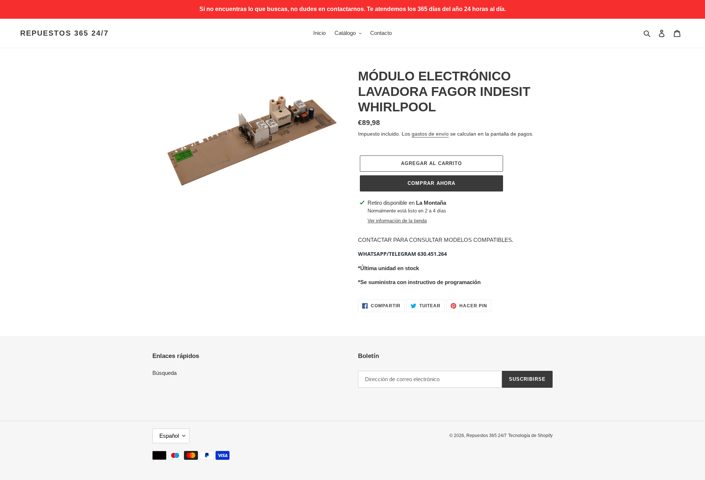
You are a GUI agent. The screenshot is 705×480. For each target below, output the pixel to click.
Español (169, 436)
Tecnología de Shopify (530, 435)
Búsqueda (164, 373)
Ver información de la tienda (397, 220)
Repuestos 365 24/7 (64, 33)
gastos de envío (430, 134)
